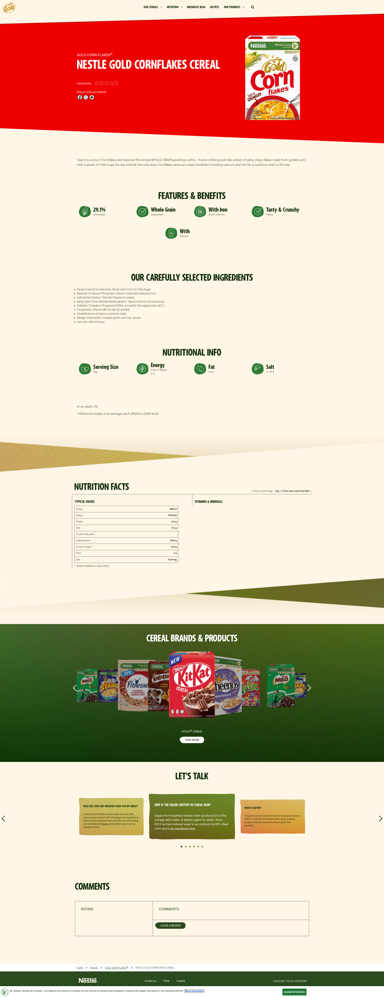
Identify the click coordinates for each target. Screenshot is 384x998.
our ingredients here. (183, 828)
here (118, 817)
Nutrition (172, 7)
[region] (192, 992)
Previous (74, 688)
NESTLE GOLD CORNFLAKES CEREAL (155, 967)
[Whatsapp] (92, 97)
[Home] (88, 981)
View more (192, 739)
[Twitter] (86, 97)
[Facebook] (80, 97)
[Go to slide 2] (186, 846)
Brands (94, 967)
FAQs (166, 981)
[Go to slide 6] (202, 846)
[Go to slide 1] (181, 846)
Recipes (214, 7)
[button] (252, 7)
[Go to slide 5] (198, 846)
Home (80, 967)
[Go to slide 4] (194, 846)
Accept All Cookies (294, 991)
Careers (181, 981)
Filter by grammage (262, 491)
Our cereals (151, 7)
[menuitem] (153, 7)
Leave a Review (84, 83)
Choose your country (290, 981)
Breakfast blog (196, 7)
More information (194, 990)
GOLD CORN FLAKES (116, 967)
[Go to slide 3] (190, 846)
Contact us (150, 981)
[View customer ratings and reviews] (382, 958)
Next (309, 688)
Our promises (232, 7)
